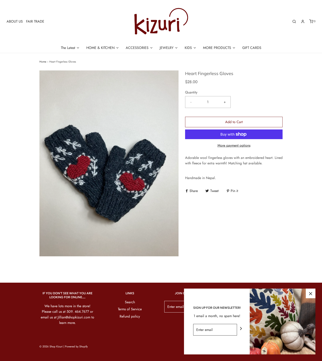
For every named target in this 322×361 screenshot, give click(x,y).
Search (130, 302)
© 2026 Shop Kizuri (51, 346)
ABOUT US (15, 21)
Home (42, 62)
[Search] (294, 21)
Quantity (191, 92)
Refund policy (130, 316)
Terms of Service (130, 309)
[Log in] (302, 21)
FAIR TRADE (35, 21)
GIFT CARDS (251, 47)
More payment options (234, 145)
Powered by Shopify (76, 346)
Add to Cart (234, 121)
